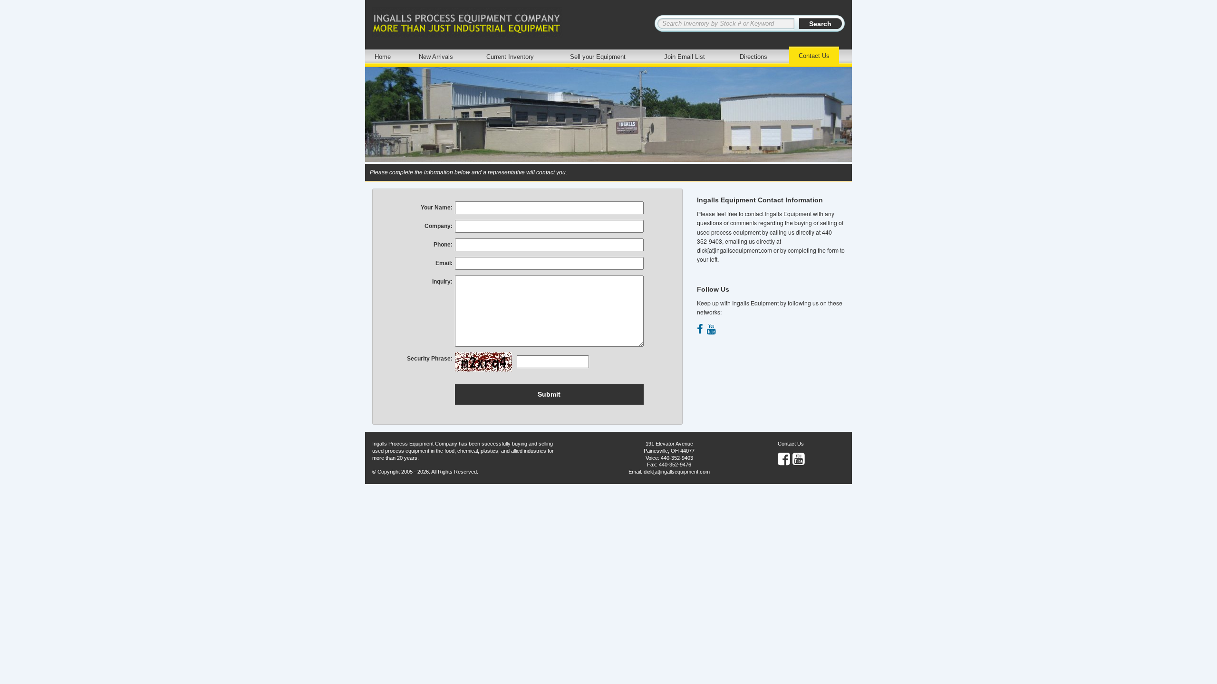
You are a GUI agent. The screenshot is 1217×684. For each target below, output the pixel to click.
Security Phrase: (430, 358)
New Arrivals (436, 56)
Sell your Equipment (598, 56)
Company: (439, 226)
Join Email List (684, 56)
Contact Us (814, 55)
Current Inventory (510, 56)
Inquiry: (442, 281)
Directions (753, 56)
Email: (444, 263)
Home (383, 56)
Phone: (443, 244)
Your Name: (437, 207)
